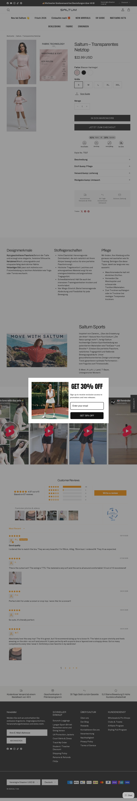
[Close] (105, 381)
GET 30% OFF (87, 415)
